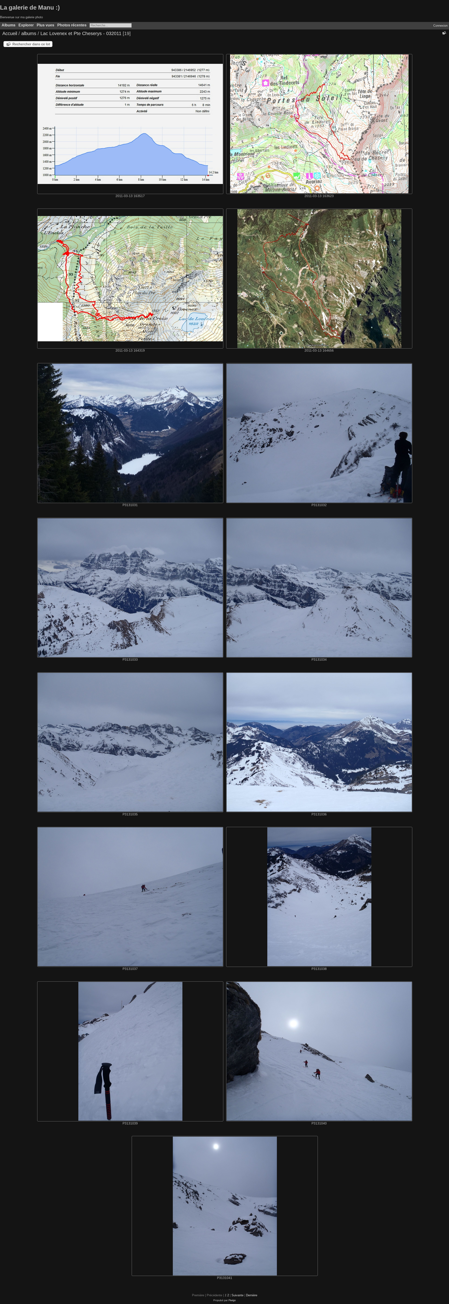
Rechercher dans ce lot (31, 44)
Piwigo (232, 1300)
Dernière (251, 1295)
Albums (8, 25)
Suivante (237, 1295)
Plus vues (45, 25)
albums (28, 33)
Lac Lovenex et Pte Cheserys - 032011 (80, 33)
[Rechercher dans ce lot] (444, 33)
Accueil (9, 33)
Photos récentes (72, 25)
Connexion (440, 25)
